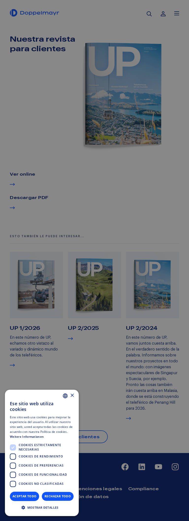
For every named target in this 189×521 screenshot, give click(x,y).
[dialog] (42, 453)
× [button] (72, 395)
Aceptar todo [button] (25, 496)
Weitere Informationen (27, 437)
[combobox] (65, 395)
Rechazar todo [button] (58, 496)
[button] (42, 507)
